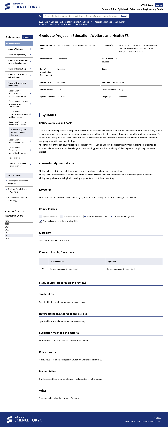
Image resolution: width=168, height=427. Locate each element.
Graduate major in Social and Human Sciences (18, 132)
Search (159, 5)
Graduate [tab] (27, 37)
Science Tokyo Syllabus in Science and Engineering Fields (132, 9)
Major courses (14, 158)
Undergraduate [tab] (13, 37)
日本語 (142, 5)
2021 (41, 21)
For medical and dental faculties (17, 199)
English (151, 5)
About (158, 417)
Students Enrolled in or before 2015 (17, 190)
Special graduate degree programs (18, 182)
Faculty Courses (14, 175)
